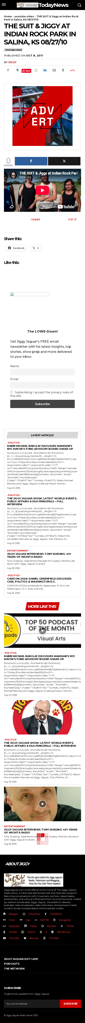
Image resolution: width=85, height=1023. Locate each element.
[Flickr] (4, 920)
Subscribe (70, 1003)
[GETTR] (36, 920)
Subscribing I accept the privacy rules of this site (41, 394)
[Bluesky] (25, 938)
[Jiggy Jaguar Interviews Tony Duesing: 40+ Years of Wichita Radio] (42, 804)
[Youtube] (4, 938)
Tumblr (13, 932)
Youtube (14, 938)
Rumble (51, 926)
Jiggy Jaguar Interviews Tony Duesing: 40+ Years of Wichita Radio (39, 555)
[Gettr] (72, 70)
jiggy (12, 62)
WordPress (63, 932)
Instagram (65, 920)
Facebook (56, 913)
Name (14, 366)
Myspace (14, 926)
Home (8, 16)
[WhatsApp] (36, 70)
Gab (28, 920)
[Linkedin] (45, 70)
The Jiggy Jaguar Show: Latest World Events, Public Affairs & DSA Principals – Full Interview (42, 501)
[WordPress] (52, 932)
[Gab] (21, 920)
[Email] (54, 70)
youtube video (24, 16)
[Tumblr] (63, 70)
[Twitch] (23, 932)
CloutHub (34, 913)
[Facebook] (8, 70)
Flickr (12, 920)
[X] (17, 70)
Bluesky (34, 938)
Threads (54, 938)
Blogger (13, 913)
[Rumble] (43, 926)
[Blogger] (4, 914)
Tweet (35, 219)
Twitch (31, 932)
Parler (33, 926)
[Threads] (44, 938)
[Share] (31, 161)
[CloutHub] (24, 914)
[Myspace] (4, 926)
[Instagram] (54, 920)
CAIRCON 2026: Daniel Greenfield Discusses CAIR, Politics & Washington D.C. (39, 580)
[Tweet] (64, 161)
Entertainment (18, 550)
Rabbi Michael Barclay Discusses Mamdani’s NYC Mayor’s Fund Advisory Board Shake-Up (40, 447)
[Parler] (26, 926)
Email (14, 379)
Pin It (72, 219)
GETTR (44, 920)
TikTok (70, 926)
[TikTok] (62, 926)
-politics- (14, 442)
